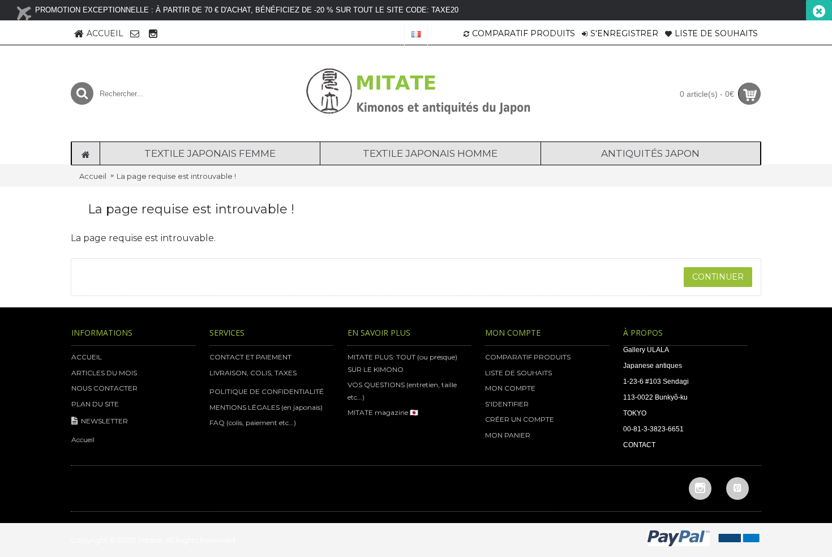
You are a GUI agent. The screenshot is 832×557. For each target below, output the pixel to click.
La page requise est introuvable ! (176, 176)
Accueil (92, 176)
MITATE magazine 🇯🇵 (383, 412)
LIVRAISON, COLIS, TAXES (253, 373)
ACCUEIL (86, 357)
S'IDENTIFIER (507, 404)
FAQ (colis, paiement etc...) (252, 422)
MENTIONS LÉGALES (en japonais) (266, 407)
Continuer (718, 277)
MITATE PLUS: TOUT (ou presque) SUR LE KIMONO (402, 363)
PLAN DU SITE (95, 404)
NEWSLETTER (104, 421)
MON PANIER (507, 435)
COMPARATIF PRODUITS (528, 357)
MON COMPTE (510, 388)
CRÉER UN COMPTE (519, 419)
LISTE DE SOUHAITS (518, 373)
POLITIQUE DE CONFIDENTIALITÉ (266, 391)
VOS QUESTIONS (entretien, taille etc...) (402, 390)
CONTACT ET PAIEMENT (250, 357)
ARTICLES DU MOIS (104, 373)
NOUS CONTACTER (104, 388)
